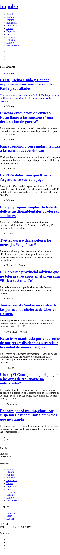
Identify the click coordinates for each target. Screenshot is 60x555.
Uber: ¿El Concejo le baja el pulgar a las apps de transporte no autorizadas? (29, 378)
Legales (10, 518)
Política (10, 19)
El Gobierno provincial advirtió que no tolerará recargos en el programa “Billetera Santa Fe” (30, 276)
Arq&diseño (12, 45)
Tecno (9, 28)
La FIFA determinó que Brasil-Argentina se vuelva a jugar (25, 177)
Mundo (10, 42)
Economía (11, 22)
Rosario (10, 14)
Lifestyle (10, 37)
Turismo (10, 40)
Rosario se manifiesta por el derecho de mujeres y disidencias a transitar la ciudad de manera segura (30, 342)
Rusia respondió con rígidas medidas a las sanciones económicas (30, 148)
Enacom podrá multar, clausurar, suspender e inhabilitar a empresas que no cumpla (28, 415)
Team (9, 515)
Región (10, 17)
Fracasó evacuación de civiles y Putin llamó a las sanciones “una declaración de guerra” (26, 117)
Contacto (11, 513)
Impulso (9, 6)
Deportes (11, 31)
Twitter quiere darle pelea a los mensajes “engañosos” (25, 242)
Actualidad (11, 25)
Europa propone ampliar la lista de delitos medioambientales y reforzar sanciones (29, 211)
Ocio (8, 34)
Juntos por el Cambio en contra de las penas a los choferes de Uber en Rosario (28, 309)
